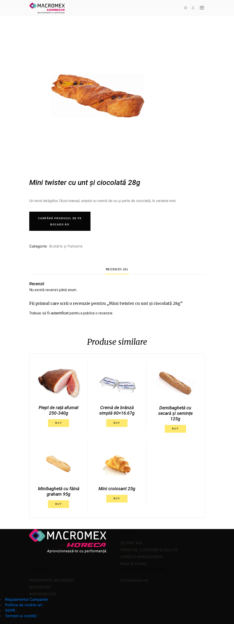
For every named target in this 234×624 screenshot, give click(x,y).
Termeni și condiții (21, 615)
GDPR (10, 610)
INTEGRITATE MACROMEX (51, 580)
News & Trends (133, 563)
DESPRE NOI (131, 543)
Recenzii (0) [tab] (117, 269)
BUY (58, 423)
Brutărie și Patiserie (65, 246)
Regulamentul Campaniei (26, 599)
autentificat (60, 313)
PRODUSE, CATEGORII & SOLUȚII (149, 550)
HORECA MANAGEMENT (141, 556)
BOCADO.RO (40, 587)
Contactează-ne (134, 580)
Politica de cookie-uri (23, 605)
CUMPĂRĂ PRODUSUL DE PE (60, 221)
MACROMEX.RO (42, 594)
